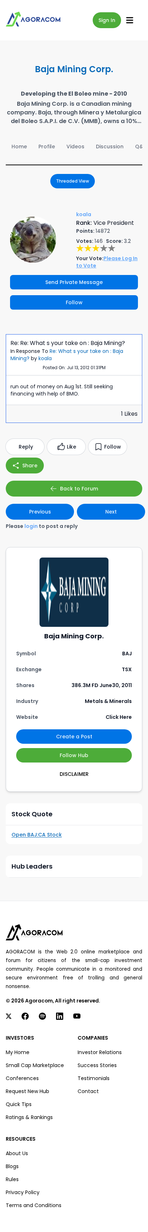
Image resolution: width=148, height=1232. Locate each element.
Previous (40, 511)
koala (45, 358)
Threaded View (72, 181)
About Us (17, 1153)
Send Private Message (74, 282)
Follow (74, 302)
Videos (75, 146)
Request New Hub (27, 1091)
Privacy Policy (23, 1192)
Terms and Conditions (33, 1205)
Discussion (110, 146)
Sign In (106, 20)
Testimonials (94, 1078)
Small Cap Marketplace (35, 1065)
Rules (12, 1179)
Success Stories (97, 1065)
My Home (17, 1052)
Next (111, 511)
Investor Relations (100, 1052)
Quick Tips (19, 1104)
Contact (88, 1091)
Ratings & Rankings (29, 1117)
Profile (46, 146)
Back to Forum (79, 488)
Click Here (119, 717)
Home (19, 146)
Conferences (22, 1078)
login (31, 526)
